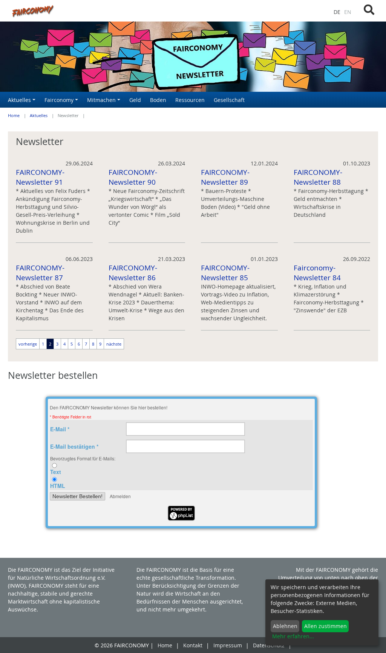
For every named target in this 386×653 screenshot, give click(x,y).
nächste (113, 344)
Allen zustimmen (325, 626)
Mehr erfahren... (293, 636)
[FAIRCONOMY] (129, 11)
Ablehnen (285, 626)
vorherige (27, 344)
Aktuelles (38, 115)
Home (14, 115)
